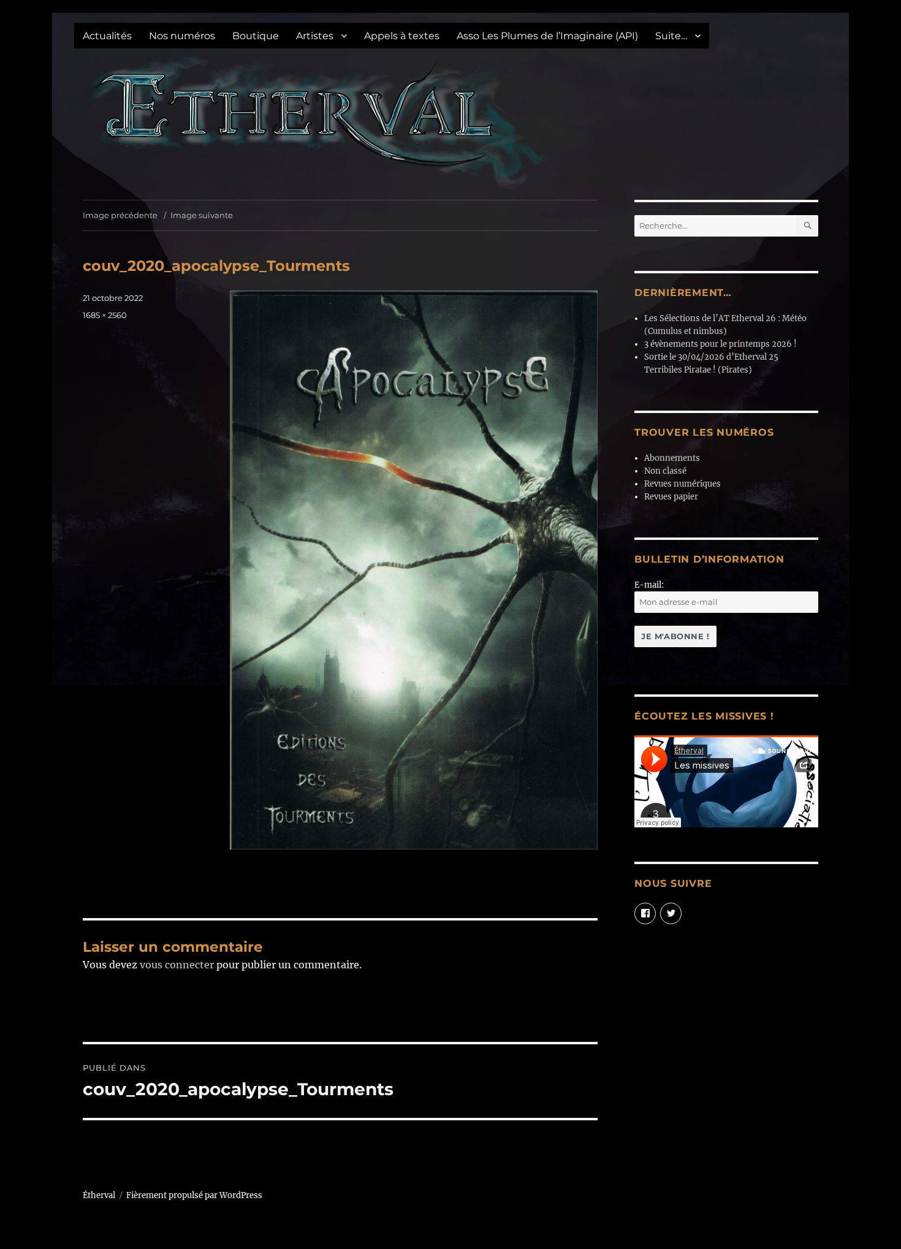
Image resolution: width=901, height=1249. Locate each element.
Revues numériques (682, 484)
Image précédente (120, 215)
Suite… (671, 36)
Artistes (314, 36)
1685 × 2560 (105, 315)
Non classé (665, 471)
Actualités (107, 36)
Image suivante (201, 215)
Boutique (255, 36)
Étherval (99, 1195)
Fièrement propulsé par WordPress (194, 1195)
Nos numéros (182, 36)
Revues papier (671, 497)
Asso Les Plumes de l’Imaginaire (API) (547, 36)
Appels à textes (401, 36)
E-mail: (649, 585)
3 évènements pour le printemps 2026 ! (720, 344)
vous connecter (177, 965)
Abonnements (672, 458)
